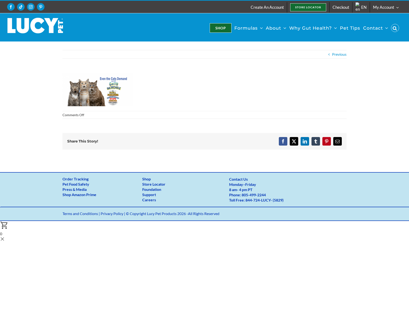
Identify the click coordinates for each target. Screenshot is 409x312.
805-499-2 (250, 195)
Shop (146, 179)
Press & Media (74, 189)
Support (149, 194)
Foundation (151, 189)
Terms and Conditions (80, 213)
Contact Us (238, 179)
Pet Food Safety (75, 184)
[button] (395, 27)
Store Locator (153, 184)
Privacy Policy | (113, 213)
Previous (339, 54)
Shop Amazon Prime (79, 194)
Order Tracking (75, 179)
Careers (149, 199)
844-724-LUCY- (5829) (264, 200)
